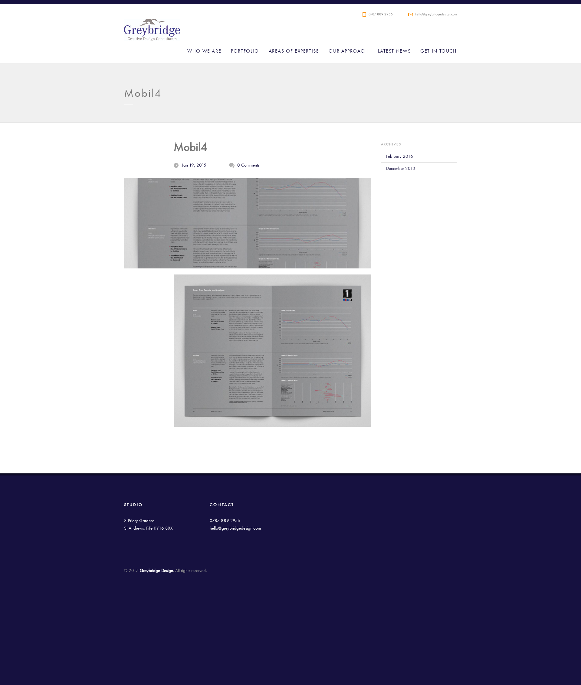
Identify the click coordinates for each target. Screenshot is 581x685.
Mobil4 (190, 147)
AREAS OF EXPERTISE (294, 51)
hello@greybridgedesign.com (436, 14)
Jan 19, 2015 (194, 165)
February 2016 (399, 156)
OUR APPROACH (348, 51)
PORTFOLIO (245, 51)
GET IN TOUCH (438, 51)
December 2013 (400, 168)
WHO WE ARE (204, 51)
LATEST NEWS (394, 51)
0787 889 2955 (381, 14)
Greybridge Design (275, 31)
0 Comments (248, 165)
